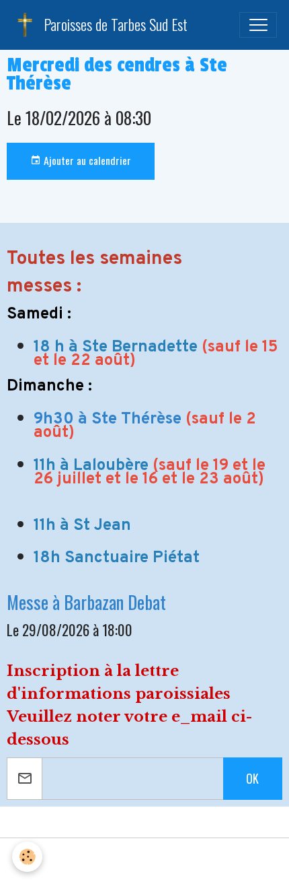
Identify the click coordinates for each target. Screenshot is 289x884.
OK (252, 778)
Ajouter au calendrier (86, 160)
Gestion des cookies (145, 861)
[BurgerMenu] (258, 25)
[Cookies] (27, 857)
